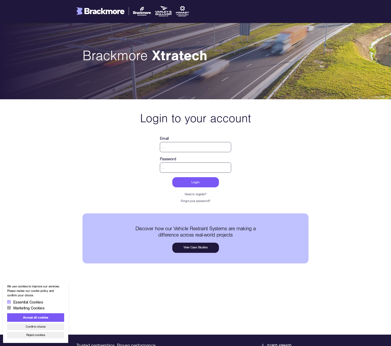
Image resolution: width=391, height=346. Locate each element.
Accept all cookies (35, 317)
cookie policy (39, 291)
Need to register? (195, 194)
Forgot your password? (195, 201)
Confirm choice (35, 327)
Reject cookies (35, 335)
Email (164, 138)
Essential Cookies (28, 302)
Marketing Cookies (28, 308)
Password (168, 159)
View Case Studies (195, 247)
